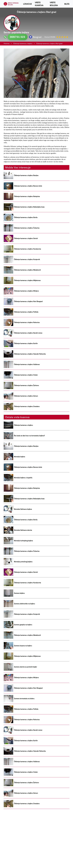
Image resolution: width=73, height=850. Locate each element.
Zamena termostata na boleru (24, 698)
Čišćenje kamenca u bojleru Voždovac (27, 364)
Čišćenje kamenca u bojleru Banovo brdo (28, 186)
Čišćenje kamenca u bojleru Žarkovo (26, 385)
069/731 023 (17, 36)
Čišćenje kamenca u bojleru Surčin (26, 343)
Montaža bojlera (19, 456)
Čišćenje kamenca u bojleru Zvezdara (27, 406)
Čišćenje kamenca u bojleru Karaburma (27, 249)
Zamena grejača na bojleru (23, 624)
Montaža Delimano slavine (23, 530)
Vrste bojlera (54, 3)
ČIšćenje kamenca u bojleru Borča (25, 217)
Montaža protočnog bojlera (23, 561)
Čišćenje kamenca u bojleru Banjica (26, 175)
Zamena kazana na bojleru (23, 645)
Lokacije (27, 4)
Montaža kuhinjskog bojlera (23, 540)
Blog (66, 4)
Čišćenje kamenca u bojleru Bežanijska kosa (29, 207)
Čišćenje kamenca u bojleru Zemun (26, 396)
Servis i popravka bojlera (13, 3)
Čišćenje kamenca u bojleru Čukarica (26, 228)
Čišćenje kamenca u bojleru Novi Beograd (28, 301)
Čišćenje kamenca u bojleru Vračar (26, 375)
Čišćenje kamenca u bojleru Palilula (26, 312)
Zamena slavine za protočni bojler (25, 667)
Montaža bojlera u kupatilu (23, 477)
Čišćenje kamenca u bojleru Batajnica (27, 196)
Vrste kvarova (39, 3)
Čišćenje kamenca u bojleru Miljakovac (27, 280)
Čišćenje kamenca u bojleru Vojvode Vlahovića (30, 354)
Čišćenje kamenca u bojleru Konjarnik (27, 259)
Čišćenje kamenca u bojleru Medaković (27, 270)
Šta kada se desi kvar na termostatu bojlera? (29, 435)
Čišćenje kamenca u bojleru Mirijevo (26, 291)
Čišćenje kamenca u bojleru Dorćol (26, 238)
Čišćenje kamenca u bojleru (23, 425)
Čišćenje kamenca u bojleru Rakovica (27, 322)
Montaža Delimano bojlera (23, 509)
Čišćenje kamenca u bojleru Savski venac (28, 333)
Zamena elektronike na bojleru (24, 603)
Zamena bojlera (19, 593)
